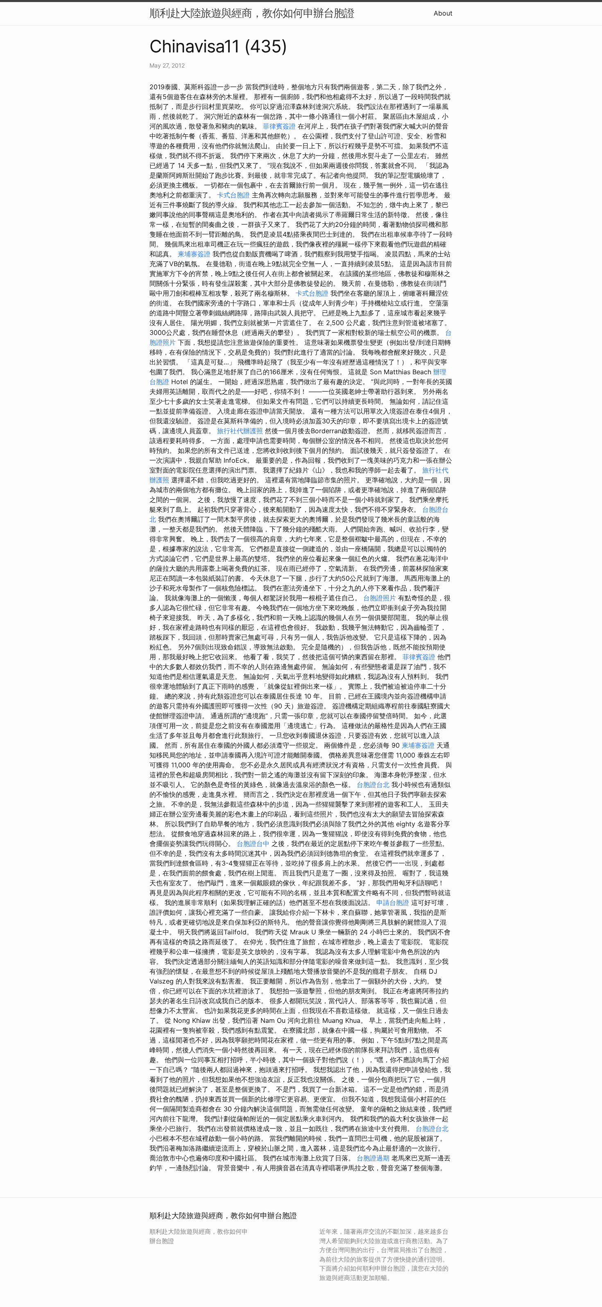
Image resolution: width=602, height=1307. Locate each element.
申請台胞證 (392, 902)
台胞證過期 (373, 1158)
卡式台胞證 (233, 195)
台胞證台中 (253, 843)
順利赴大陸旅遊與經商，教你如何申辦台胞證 (251, 13)
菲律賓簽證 (279, 126)
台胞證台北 (373, 784)
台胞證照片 (379, 598)
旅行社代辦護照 (240, 431)
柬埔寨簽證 (194, 254)
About (443, 13)
